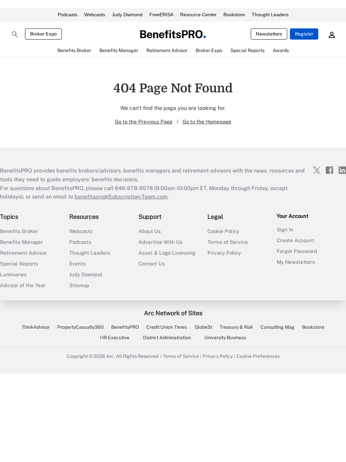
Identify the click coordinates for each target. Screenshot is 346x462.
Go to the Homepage (206, 121)
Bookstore (234, 14)
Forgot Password (297, 251)
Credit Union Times (166, 327)
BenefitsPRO (125, 327)
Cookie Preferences (258, 356)
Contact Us (152, 264)
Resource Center (198, 14)
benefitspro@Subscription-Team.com (121, 196)
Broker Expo (43, 34)
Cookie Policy (223, 231)
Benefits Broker (19, 231)
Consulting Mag (278, 327)
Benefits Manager (21, 242)
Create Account (295, 240)
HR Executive (114, 337)
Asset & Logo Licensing (167, 253)
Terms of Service (227, 242)
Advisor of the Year (23, 285)
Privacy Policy (224, 253)
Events (77, 264)
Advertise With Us (160, 242)
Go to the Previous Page (144, 121)
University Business (225, 337)
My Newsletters (296, 262)
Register (304, 34)
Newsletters (269, 34)
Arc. (110, 356)
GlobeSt (203, 327)
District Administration (167, 337)
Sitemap (79, 285)
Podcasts (67, 14)
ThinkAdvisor (36, 327)
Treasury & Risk (236, 327)
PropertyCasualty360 (80, 327)
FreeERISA (161, 14)
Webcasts (94, 14)
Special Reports (19, 264)
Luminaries (13, 274)
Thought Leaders (270, 14)
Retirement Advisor (23, 253)
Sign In (285, 229)
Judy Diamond (127, 14)
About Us (150, 231)
